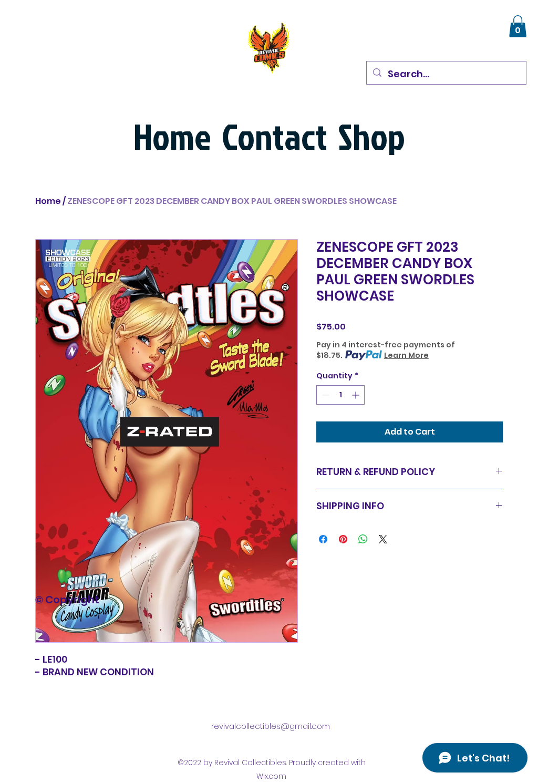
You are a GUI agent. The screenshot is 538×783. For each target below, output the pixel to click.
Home (48, 201)
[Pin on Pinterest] (343, 539)
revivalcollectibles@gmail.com (270, 726)
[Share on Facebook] (323, 539)
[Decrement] (324, 395)
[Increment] (356, 395)
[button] (518, 26)
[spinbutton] (340, 395)
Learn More (406, 355)
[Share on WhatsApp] (363, 539)
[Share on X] (383, 539)
